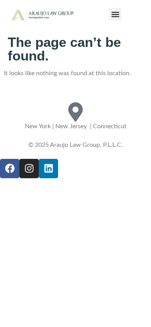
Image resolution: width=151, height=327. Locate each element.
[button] (115, 14)
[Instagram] (29, 168)
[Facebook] (9, 168)
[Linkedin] (48, 168)
